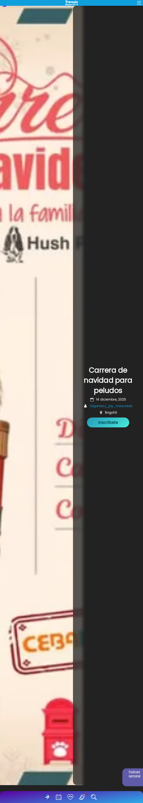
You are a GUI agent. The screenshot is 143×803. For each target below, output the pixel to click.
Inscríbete (108, 422)
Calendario (59, 797)
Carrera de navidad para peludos (108, 380)
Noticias (82, 797)
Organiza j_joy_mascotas (111, 406)
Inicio (48, 797)
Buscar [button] (94, 797)
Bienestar (71, 797)
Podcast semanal (134, 774)
